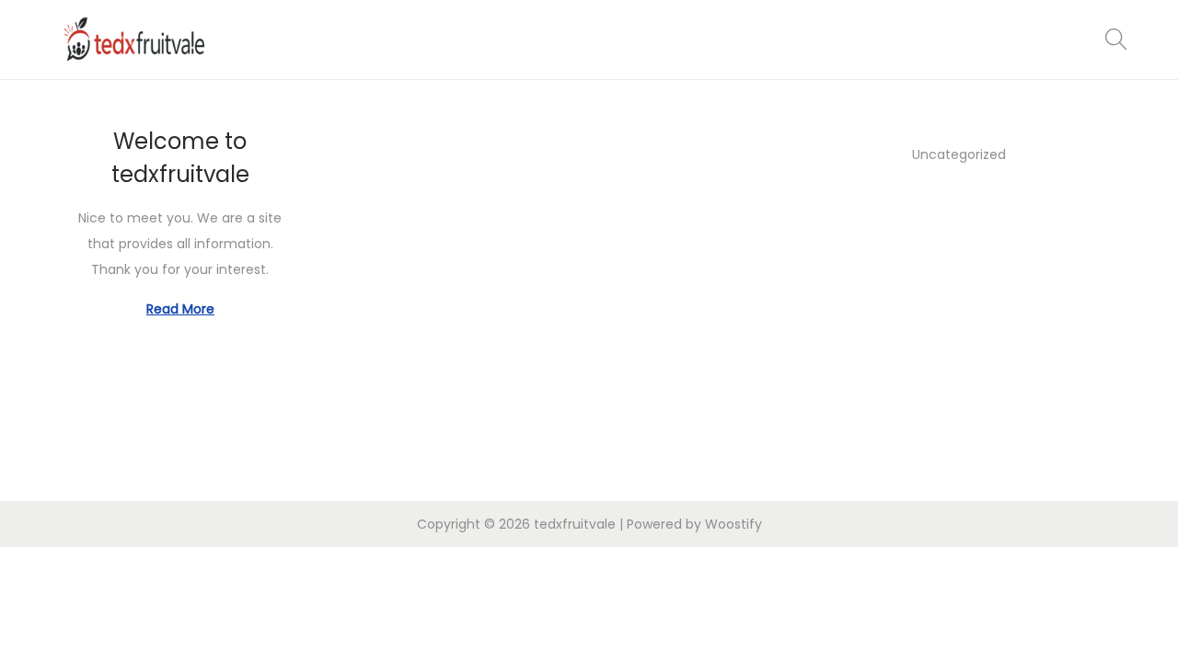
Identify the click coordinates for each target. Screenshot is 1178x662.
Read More (180, 309)
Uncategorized (959, 154)
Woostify (733, 524)
